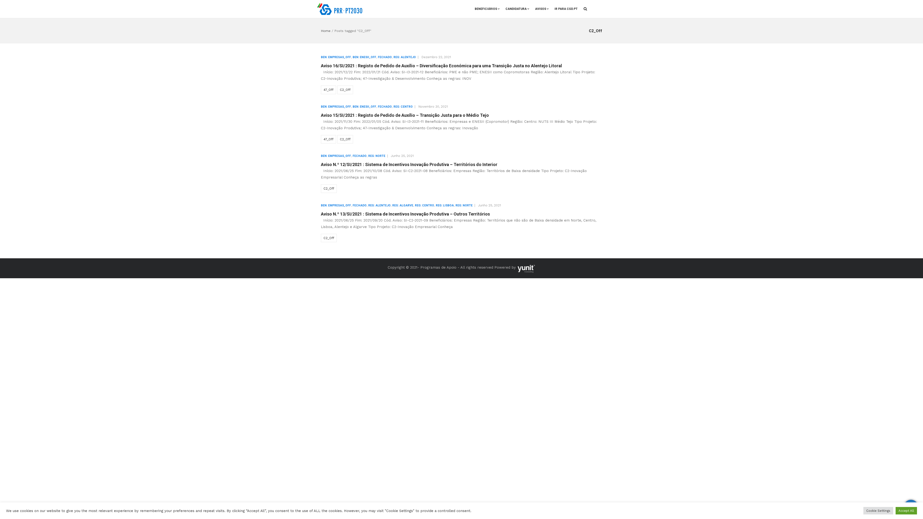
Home (326, 31)
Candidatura (516, 9)
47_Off (328, 90)
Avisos (540, 9)
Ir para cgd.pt (566, 9)
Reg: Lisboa (445, 205)
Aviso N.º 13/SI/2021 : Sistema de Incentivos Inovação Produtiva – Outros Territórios (405, 213)
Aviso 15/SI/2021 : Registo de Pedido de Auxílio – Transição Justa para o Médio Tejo (405, 115)
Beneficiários (486, 9)
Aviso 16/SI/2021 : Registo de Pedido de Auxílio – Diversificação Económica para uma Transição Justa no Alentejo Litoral (441, 65)
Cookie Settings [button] (878, 511)
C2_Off (345, 90)
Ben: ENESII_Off (364, 57)
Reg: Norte (376, 156)
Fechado (385, 57)
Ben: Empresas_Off (336, 57)
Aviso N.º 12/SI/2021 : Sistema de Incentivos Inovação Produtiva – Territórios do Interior (409, 164)
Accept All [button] (906, 511)
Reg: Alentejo (404, 57)
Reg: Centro (403, 106)
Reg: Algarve (402, 205)
